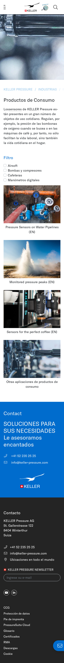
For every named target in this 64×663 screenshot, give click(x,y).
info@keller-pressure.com (29, 462)
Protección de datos (17, 613)
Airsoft (12, 166)
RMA (7, 642)
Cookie (8, 654)
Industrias (47, 89)
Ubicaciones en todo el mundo (31, 560)
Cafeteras (15, 175)
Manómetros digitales (23, 180)
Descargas (11, 648)
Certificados (12, 636)
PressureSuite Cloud (17, 625)
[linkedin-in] (14, 592)
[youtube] (6, 592)
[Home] (32, 7)
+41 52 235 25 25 (23, 456)
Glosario (9, 631)
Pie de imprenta (14, 619)
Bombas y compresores (25, 170)
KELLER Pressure (18, 89)
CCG (7, 607)
